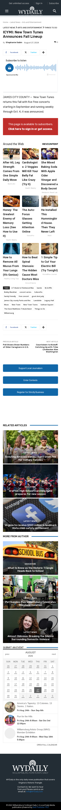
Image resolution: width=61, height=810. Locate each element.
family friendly (10, 296)
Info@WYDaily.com (34, 791)
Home (5, 22)
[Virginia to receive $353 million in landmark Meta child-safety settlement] (30, 515)
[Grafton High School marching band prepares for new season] (30, 481)
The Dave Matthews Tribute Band (18, 309)
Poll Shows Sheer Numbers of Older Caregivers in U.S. (16, 346)
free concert (24, 296)
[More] (43, 52)
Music (6, 304)
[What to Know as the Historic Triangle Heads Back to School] (30, 558)
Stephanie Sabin (14, 42)
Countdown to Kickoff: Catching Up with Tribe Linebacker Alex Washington (46, 348)
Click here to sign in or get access (30, 129)
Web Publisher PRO (41, 807)
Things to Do (51, 28)
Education (30, 487)
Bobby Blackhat (10, 292)
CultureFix (38, 292)
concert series (25, 292)
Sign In (39, 3)
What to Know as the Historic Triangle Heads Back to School (30, 569)
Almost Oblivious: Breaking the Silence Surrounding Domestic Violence (31, 638)
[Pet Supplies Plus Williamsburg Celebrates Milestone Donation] (30, 592)
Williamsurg (9, 313)
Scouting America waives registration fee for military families (30, 458)
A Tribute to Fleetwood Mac (23, 288)
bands (39, 288)
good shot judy (38, 296)
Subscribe (54, 3)
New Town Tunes (30, 304)
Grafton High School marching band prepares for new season (30, 492)
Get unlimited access (19, 3)
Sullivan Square (47, 304)
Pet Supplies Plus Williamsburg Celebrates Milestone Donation (30, 603)
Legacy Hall (49, 300)
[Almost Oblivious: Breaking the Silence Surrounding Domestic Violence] (30, 626)
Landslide (37, 300)
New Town (16, 304)
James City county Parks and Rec (17, 300)
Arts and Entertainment (31, 22)
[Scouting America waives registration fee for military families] (30, 447)
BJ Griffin (48, 288)
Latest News (15, 22)
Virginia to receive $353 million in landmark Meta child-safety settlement (31, 527)
